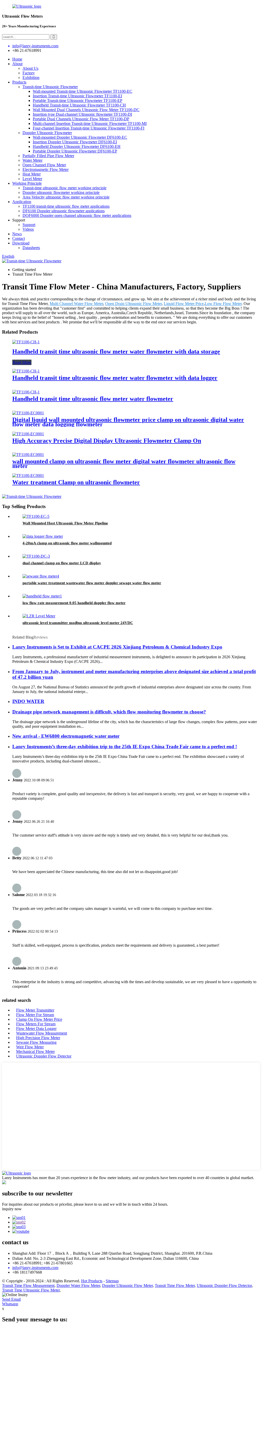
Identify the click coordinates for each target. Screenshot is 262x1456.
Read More (22, 362)
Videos (28, 229)
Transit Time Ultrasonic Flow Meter (31, 1290)
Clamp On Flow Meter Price (39, 1019)
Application (21, 201)
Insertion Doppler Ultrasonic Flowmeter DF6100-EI (75, 142)
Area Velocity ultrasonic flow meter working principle (66, 197)
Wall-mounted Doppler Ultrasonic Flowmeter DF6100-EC (80, 137)
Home (17, 59)
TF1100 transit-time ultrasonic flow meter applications (66, 206)
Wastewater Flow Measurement (41, 1033)
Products (19, 82)
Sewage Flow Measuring (36, 1042)
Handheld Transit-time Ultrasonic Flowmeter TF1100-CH (79, 105)
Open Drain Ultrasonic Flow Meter (133, 303)
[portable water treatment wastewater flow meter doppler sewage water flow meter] (41, 576)
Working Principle (27, 183)
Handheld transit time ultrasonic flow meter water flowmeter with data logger (114, 377)
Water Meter (32, 160)
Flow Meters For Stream (36, 1024)
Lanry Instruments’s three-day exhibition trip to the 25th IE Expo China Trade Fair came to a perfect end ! (124, 746)
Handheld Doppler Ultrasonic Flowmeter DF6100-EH (77, 146)
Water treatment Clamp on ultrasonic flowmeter (76, 482)
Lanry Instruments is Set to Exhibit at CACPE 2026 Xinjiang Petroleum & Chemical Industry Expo (117, 647)
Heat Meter (32, 174)
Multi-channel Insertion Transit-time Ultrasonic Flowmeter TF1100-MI (90, 123)
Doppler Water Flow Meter (78, 1285)
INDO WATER (28, 701)
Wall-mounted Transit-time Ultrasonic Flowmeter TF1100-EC (82, 91)
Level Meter (32, 179)
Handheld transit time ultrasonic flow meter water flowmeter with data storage (116, 351)
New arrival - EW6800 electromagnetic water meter (65, 736)
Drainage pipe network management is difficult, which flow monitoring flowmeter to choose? (109, 711)
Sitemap (112, 1281)
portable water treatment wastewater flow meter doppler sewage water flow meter (92, 583)
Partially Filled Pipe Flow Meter (48, 156)
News (17, 234)
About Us (30, 68)
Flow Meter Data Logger (36, 1028)
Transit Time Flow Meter (175, 1285)
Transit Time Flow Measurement (28, 1285)
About (17, 64)
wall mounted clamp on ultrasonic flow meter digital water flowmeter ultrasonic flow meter (123, 463)
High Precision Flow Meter (38, 1038)
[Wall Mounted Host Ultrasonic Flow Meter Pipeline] (36, 516)
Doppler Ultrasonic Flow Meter (127, 1285)
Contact (18, 238)
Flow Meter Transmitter (35, 1010)
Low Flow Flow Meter (223, 303)
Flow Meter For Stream (35, 1015)
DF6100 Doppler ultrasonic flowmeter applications (64, 211)
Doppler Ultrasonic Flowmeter (47, 133)
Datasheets (31, 247)
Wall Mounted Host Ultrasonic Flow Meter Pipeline (65, 523)
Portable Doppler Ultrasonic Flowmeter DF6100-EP (75, 151)
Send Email (11, 1299)
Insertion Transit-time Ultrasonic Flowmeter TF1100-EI (77, 96)
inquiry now (12, 1209)
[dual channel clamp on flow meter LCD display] (36, 556)
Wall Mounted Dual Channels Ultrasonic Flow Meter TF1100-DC (86, 110)
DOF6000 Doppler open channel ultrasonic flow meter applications (77, 215)
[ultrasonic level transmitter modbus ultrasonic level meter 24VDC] (39, 616)
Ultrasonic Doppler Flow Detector (43, 1056)
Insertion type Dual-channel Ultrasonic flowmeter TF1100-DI (82, 114)
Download (20, 243)
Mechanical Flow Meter (35, 1051)
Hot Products (91, 1281)
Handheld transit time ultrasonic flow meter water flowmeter (92, 398)
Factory (29, 73)
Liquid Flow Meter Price (184, 303)
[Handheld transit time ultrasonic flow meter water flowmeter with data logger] (26, 371)
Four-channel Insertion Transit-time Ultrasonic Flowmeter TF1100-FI (88, 128)
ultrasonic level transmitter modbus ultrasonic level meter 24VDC (78, 623)
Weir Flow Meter (30, 1047)
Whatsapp (10, 1304)
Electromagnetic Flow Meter (46, 169)
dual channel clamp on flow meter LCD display (62, 563)
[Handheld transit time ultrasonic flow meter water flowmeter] (26, 392)
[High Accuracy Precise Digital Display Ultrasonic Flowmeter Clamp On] (28, 434)
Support (29, 224)
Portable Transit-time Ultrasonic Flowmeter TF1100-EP (77, 100)
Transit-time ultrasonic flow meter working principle (64, 188)
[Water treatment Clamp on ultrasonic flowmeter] (28, 475)
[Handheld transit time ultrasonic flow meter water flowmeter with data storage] (26, 342)
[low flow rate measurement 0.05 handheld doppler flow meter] (42, 596)
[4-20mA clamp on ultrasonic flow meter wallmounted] (43, 536)
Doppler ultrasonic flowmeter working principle (61, 192)
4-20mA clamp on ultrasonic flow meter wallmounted (67, 543)
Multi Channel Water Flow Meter (76, 303)
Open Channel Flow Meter (44, 165)
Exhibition (31, 77)
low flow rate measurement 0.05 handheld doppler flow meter (74, 603)
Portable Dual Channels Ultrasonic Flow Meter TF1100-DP (81, 119)
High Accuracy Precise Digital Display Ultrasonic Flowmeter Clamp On (106, 440)
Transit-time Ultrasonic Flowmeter (50, 87)
